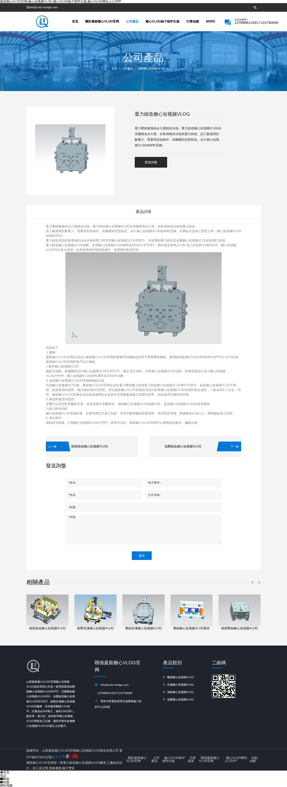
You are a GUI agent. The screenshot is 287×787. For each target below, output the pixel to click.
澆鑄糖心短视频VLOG (151, 68)
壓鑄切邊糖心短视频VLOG (143, 628)
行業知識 (192, 21)
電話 (3, 775)
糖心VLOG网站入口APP (235, 759)
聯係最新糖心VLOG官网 (209, 759)
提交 (142, 555)
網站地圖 (6, 785)
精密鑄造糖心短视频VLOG (89, 446)
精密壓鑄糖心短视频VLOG (239, 628)
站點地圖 (254, 759)
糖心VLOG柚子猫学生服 (162, 21)
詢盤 (6, 782)
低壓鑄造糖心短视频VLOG (183, 446)
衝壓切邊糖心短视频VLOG (95, 628)
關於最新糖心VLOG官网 (102, 21)
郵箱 (6, 779)
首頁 (75, 21)
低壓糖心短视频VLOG (180, 699)
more (210, 21)
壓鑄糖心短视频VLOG (180, 677)
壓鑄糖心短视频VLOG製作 (191, 628)
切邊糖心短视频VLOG (180, 684)
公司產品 (132, 21)
